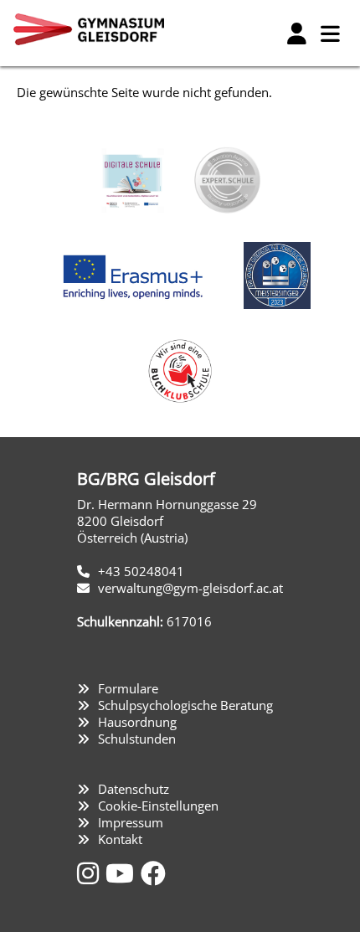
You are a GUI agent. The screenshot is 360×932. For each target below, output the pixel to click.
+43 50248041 (141, 571)
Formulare (128, 688)
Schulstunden (137, 738)
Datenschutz (133, 788)
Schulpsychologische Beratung (185, 705)
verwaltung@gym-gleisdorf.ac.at (190, 587)
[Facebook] (153, 873)
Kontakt (120, 839)
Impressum (130, 822)
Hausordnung (137, 721)
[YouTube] (123, 873)
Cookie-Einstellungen (158, 805)
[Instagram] (91, 873)
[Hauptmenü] (330, 33)
